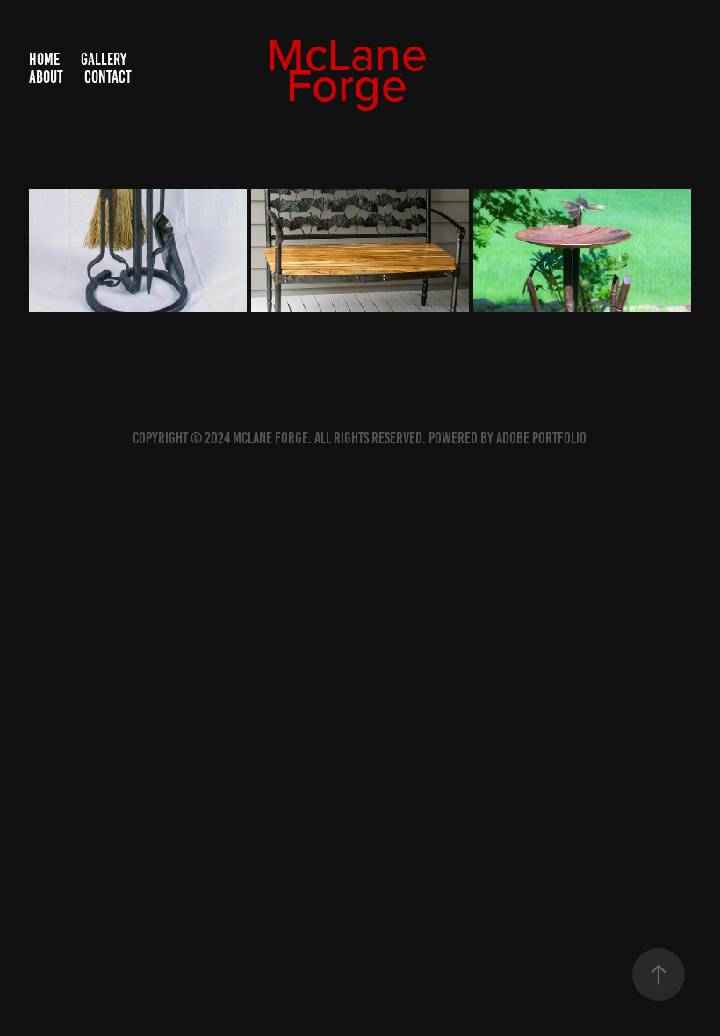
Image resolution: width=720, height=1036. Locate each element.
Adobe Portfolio (541, 438)
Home (44, 59)
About (46, 77)
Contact (108, 77)
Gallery (103, 59)
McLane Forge (353, 68)
